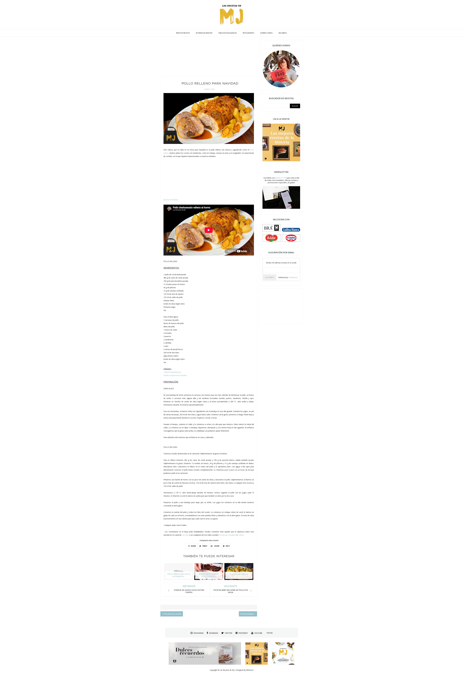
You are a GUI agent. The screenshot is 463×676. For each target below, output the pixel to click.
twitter (228, 633)
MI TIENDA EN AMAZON (204, 33)
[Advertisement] (208, 57)
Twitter (241, 535)
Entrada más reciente (172, 614)
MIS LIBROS (283, 33)
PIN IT (227, 546)
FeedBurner (293, 277)
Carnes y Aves (209, 89)
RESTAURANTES (248, 33)
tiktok (269, 633)
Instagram (232, 535)
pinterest (243, 633)
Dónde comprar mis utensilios (175, 375)
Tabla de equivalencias (172, 372)
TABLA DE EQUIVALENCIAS (227, 33)
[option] (178, 572)
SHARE (193, 546)
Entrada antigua (247, 614)
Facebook (223, 535)
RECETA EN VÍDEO (170, 200)
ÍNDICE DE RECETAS (183, 33)
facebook (213, 633)
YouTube (185, 535)
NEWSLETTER (280, 178)
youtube (258, 633)
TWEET (204, 546)
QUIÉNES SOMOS (266, 33)
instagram (198, 633)
